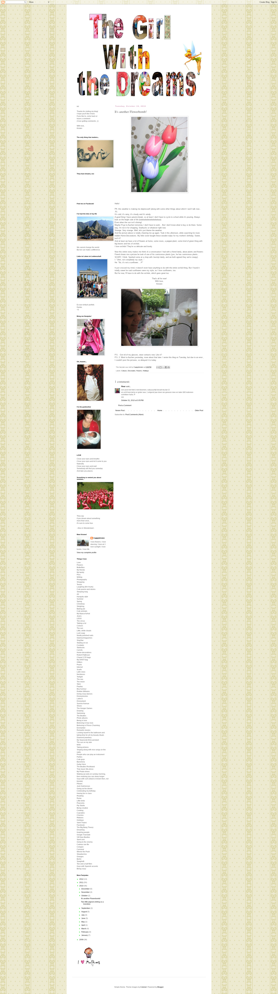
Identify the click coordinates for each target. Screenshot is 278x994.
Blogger (160, 987)
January (84, 935)
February (85, 932)
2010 (81, 886)
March (84, 929)
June (83, 918)
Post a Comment (124, 405)
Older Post (199, 410)
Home (159, 410)
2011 (81, 882)
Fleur (123, 386)
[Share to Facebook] (165, 367)
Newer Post (120, 410)
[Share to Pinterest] (168, 367)
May (83, 922)
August (84, 912)
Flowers (139, 371)
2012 (81, 879)
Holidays (146, 371)
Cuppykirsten (99, 538)
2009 (81, 940)
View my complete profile (86, 553)
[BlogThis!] (160, 367)
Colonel (143, 987)
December (85, 889)
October (84, 896)
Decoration (131, 371)
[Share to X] (163, 367)
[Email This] (157, 367)
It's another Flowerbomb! (90, 899)
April (83, 925)
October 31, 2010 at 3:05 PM (132, 400)
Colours (124, 371)
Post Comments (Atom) (134, 415)
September (85, 908)
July (83, 915)
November (85, 892)
